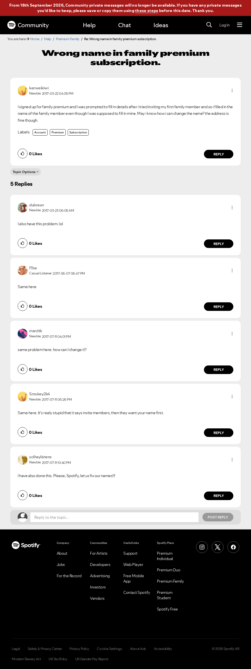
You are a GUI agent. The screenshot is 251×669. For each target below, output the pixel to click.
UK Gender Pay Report (91, 659)
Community (33, 25)
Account (40, 132)
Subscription (78, 132)
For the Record (69, 575)
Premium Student (165, 595)
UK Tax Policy (58, 659)
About (62, 553)
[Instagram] (202, 547)
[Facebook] (233, 547)
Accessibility (163, 648)
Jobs (61, 564)
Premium (57, 132)
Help (89, 25)
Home (34, 38)
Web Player (133, 564)
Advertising (100, 575)
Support (130, 553)
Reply (218, 154)
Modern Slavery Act (26, 659)
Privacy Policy (79, 648)
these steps (146, 10)
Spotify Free (167, 609)
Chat (124, 25)
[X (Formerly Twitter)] (218, 547)
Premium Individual (165, 556)
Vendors (97, 598)
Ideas (160, 25)
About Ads (138, 648)
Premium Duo (168, 570)
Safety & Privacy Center (45, 648)
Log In (224, 25)
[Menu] (240, 25)
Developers (100, 564)
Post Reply (218, 517)
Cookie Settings (109, 648)
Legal (16, 648)
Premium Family (67, 38)
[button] (232, 90)
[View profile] (22, 90)
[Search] (209, 25)
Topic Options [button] (24, 171)
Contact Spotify (136, 592)
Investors (98, 587)
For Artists (99, 553)
